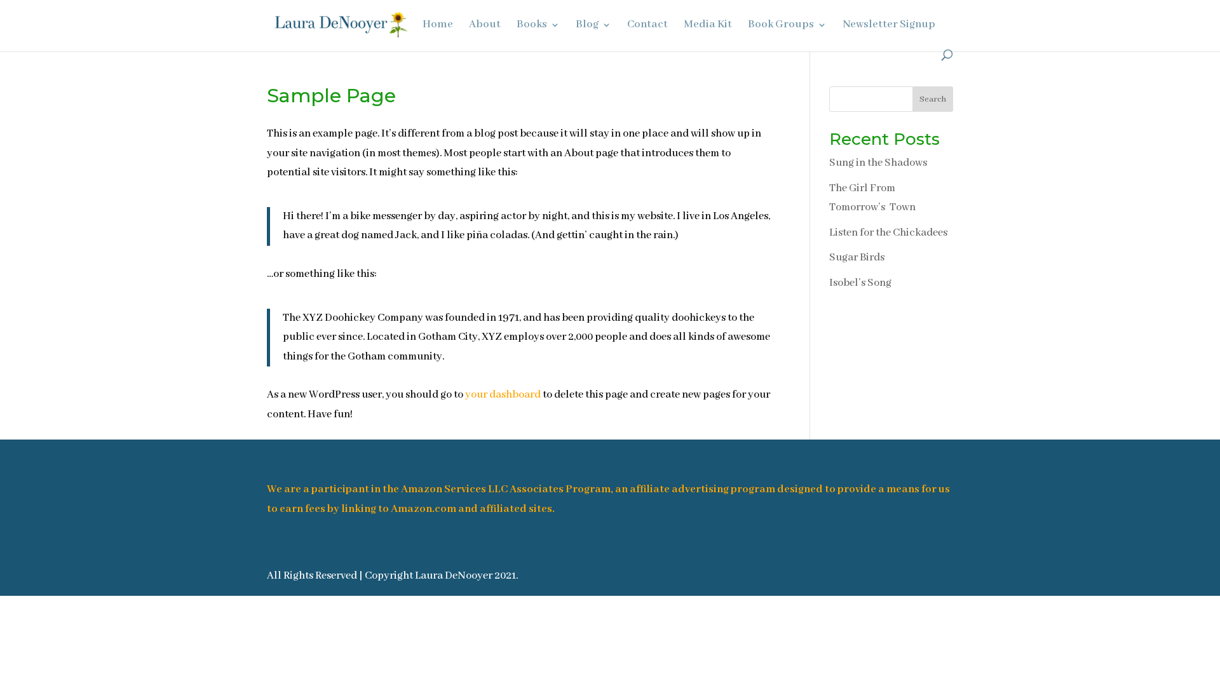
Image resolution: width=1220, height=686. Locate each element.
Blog (587, 25)
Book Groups (781, 25)
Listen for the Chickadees (888, 232)
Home (438, 25)
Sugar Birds (856, 257)
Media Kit (708, 25)
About (485, 25)
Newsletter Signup (889, 25)
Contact (647, 25)
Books (532, 25)
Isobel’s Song (860, 283)
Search (932, 99)
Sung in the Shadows (878, 163)
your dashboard (503, 394)
